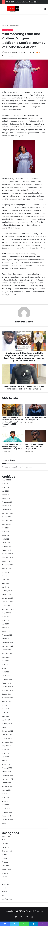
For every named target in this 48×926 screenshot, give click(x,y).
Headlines (5, 866)
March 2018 (6, 823)
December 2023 (7, 598)
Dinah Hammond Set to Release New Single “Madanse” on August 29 (12, 446)
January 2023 (6, 639)
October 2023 (6, 605)
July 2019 (5, 794)
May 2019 (5, 801)
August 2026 (6, 480)
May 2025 (5, 535)
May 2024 (5, 579)
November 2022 (7, 646)
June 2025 (5, 531)
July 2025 (5, 528)
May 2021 (5, 712)
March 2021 (6, 720)
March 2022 (6, 675)
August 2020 (6, 746)
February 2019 (7, 812)
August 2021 (6, 701)
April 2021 (5, 716)
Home (6, 25)
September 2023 (8, 609)
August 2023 (6, 613)
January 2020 (6, 771)
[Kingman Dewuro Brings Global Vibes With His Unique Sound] (35, 436)
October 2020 (6, 738)
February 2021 (7, 723)
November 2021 (7, 690)
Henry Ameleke (7, 869)
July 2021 (5, 705)
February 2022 (7, 679)
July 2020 (5, 749)
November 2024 (7, 557)
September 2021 (7, 698)
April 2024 (5, 583)
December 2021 (7, 687)
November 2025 (7, 513)
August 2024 (6, 568)
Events (4, 855)
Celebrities (5, 843)
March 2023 (6, 631)
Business (5, 840)
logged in (14, 467)
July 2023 (5, 616)
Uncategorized (7, 899)
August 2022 (6, 657)
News (4, 888)
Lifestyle (5, 873)
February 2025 (7, 546)
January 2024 (6, 594)
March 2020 (6, 764)
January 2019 (6, 816)
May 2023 (5, 624)
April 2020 (5, 760)
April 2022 (5, 672)
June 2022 (5, 664)
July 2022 (5, 661)
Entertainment (14, 25)
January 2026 (6, 506)
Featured (5, 862)
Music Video (6, 884)
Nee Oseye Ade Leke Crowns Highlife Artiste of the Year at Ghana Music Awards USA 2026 (12, 421)
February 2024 (7, 591)
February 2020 (7, 768)
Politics (4, 891)
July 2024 (5, 572)
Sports (4, 895)
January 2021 (6, 727)
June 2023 (5, 620)
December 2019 (7, 775)
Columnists (5, 847)
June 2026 (5, 487)
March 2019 (6, 808)
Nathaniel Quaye (10, 52)
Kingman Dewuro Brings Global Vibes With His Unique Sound (34, 446)
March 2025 (6, 543)
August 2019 (6, 790)
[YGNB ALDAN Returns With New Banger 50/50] (35, 410)
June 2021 (5, 709)
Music (4, 880)
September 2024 (8, 565)
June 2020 (5, 753)
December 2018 (7, 819)
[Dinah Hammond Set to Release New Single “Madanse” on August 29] (12, 436)
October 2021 (6, 694)
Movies (4, 877)
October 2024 (6, 561)
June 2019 (5, 797)
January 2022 (6, 683)
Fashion (4, 858)
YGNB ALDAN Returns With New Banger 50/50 (22, 2)
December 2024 (7, 554)
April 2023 (5, 627)
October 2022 (6, 650)
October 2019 (6, 783)
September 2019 (7, 786)
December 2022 (7, 642)
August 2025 (6, 524)
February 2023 (7, 635)
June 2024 (5, 576)
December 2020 (7, 731)
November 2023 (7, 602)
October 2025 (6, 517)
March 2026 (6, 498)
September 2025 (8, 520)
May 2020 (5, 757)
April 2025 (5, 539)
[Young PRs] (13, 9)
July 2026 (5, 483)
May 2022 (5, 668)
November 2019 (7, 779)
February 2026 (7, 502)
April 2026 (5, 495)
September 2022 (8, 653)
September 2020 (8, 742)
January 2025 (6, 550)
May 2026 (5, 491)
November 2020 (7, 735)
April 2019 (5, 805)
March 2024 (6, 587)
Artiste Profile (6, 836)
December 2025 (7, 509)
